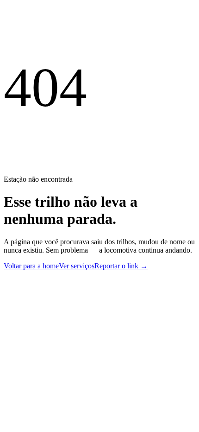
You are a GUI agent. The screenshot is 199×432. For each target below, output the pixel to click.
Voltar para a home (31, 266)
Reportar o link (121, 266)
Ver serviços (76, 266)
